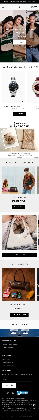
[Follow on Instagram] (8, 393)
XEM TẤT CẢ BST (19, 315)
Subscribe (9, 385)
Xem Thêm (20, 42)
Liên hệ (4, 351)
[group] (19, 138)
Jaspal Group (6, 359)
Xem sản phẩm (19, 254)
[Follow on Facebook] (3, 393)
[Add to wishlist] (24, 108)
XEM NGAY (32, 1)
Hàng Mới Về (9, 67)
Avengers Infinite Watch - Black (13, 106)
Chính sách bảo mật (8, 365)
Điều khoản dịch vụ (7, 362)
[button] (35, 405)
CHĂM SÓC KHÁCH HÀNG (10, 344)
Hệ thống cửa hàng (7, 347)
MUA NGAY (18, 206)
